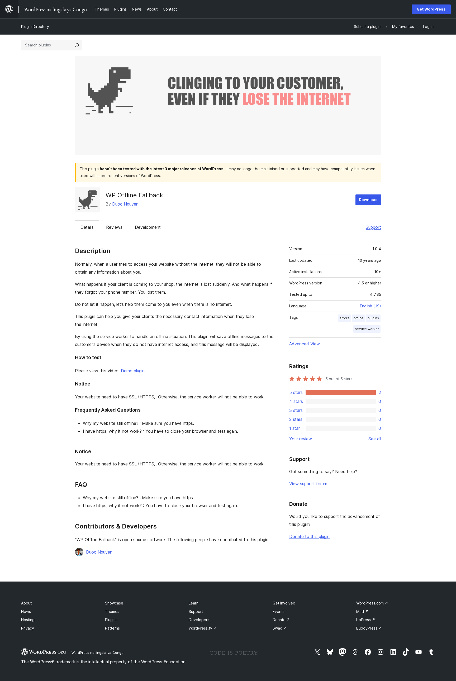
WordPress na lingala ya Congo (98, 652)
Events (278, 611)
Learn (193, 603)
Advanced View (304, 343)
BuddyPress (369, 628)
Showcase (114, 603)
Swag (280, 628)
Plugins (111, 619)
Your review (300, 438)
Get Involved (284, 603)
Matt (362, 611)
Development (148, 227)
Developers (199, 619)
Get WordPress (431, 9)
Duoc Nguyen (125, 204)
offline (358, 318)
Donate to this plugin (309, 536)
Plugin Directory (35, 26)
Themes (112, 611)
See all (374, 438)
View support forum (308, 483)
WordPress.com (372, 603)
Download (368, 199)
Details (87, 227)
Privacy (27, 628)
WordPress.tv (203, 628)
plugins (373, 318)
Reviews (114, 227)
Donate (281, 619)
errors (344, 318)
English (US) (370, 306)
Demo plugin (133, 370)
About (26, 603)
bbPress (365, 619)
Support (373, 227)
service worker (367, 329)
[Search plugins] (77, 45)
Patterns (112, 628)
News (26, 611)
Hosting (28, 619)
